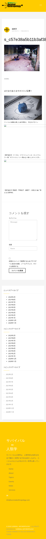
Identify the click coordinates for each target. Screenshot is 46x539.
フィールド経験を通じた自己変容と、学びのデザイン (21, 122)
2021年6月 (11, 305)
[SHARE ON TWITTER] (6, 82)
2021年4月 (11, 310)
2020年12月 (12, 320)
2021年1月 (11, 318)
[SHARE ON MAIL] (18, 82)
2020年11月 (12, 323)
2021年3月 (11, 313)
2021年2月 (11, 315)
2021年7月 (11, 302)
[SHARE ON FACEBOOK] (10, 82)
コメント (12, 218)
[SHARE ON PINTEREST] (14, 82)
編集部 (14, 29)
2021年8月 (11, 300)
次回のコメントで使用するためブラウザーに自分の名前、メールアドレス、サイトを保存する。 (22, 263)
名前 (10, 245)
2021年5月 (11, 307)
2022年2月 (11, 297)
